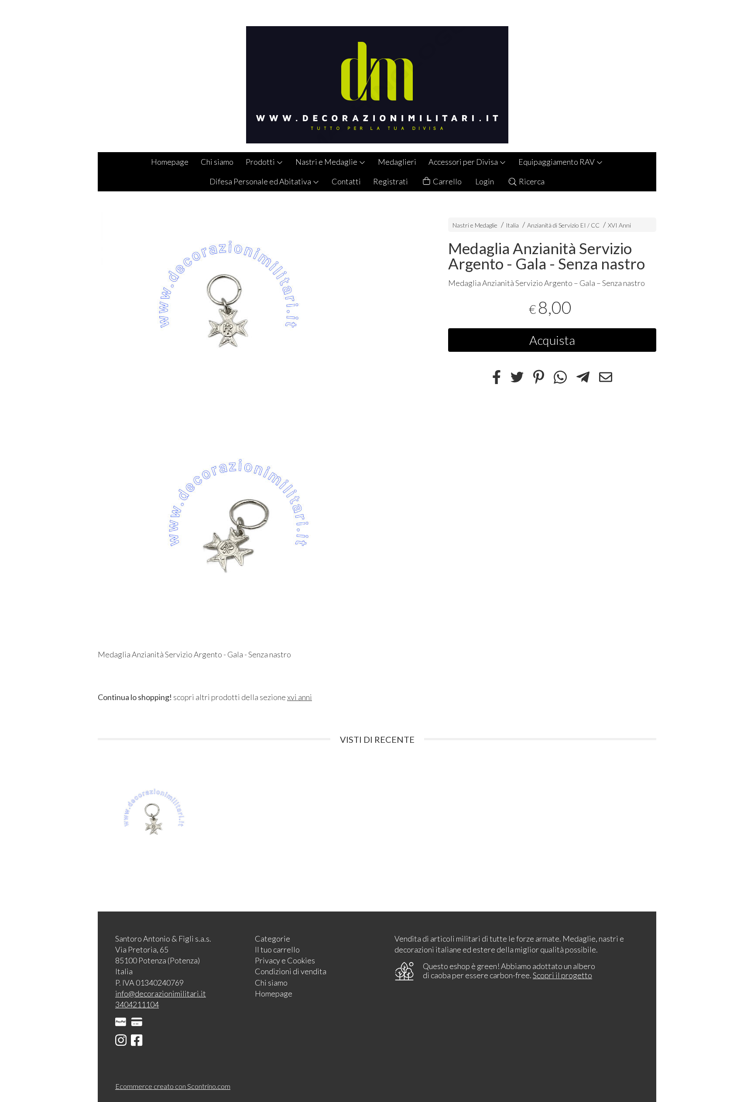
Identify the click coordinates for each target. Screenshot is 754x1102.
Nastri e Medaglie (327, 162)
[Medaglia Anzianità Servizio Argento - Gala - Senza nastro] (258, 313)
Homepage (169, 162)
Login (484, 181)
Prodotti (261, 162)
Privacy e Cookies (285, 960)
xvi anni (299, 697)
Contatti (346, 181)
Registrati (390, 181)
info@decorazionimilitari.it (160, 993)
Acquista (552, 340)
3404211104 (137, 1004)
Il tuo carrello (277, 949)
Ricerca (531, 181)
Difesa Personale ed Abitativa (260, 181)
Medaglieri (397, 162)
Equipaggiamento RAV (557, 162)
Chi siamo (217, 162)
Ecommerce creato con (172, 1086)
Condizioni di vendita (290, 971)
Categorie (272, 938)
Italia (512, 225)
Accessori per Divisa (463, 162)
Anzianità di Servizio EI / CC (563, 225)
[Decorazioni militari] (377, 76)
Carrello (447, 181)
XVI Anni (619, 225)
